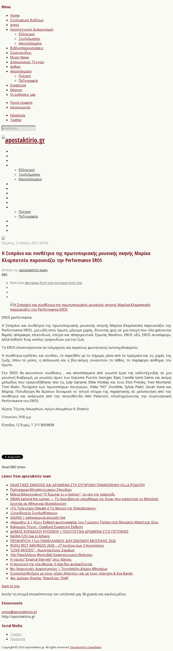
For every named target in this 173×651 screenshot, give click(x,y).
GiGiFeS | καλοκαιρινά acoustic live (37, 517)
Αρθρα (15, 66)
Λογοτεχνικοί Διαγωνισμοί (32, 29)
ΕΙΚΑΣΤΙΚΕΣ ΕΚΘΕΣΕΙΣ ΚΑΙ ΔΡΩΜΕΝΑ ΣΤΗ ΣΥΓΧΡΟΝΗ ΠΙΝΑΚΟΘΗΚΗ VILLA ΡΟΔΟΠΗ (77, 485)
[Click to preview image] (86, 309)
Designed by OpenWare (85, 647)
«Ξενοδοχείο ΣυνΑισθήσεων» (34, 513)
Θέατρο (16, 90)
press (14, 24)
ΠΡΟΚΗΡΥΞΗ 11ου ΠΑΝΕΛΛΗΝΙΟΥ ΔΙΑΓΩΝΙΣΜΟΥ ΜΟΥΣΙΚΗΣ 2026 (63, 540)
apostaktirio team (33, 270)
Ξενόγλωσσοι (29, 38)
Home (15, 15)
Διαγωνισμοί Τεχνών (27, 62)
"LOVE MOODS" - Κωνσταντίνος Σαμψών (42, 550)
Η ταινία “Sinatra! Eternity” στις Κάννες (41, 559)
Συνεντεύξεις (21, 52)
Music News (19, 57)
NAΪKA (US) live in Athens (30, 536)
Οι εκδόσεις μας (23, 94)
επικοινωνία (20, 107)
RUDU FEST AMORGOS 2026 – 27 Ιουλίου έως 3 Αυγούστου (57, 545)
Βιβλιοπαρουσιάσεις (27, 48)
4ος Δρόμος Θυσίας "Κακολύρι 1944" (39, 578)
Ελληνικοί (27, 34)
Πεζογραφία (28, 80)
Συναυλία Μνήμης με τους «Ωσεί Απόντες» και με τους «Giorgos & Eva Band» (71, 573)
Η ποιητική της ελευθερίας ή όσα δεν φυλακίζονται (51, 564)
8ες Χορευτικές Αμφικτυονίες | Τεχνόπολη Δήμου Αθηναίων (59, 568)
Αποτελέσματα (30, 43)
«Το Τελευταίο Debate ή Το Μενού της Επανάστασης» (53, 508)
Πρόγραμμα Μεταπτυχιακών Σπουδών (41, 489)
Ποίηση (25, 76)
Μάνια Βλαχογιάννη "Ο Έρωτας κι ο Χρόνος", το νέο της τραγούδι (62, 494)
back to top (11, 586)
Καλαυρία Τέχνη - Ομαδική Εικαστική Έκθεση (46, 527)
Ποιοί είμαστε (21, 102)
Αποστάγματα (20, 71)
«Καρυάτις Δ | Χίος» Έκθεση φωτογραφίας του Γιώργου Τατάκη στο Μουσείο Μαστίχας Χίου (84, 522)
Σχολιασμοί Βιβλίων (27, 20)
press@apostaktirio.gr (19, 612)
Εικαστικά (18, 85)
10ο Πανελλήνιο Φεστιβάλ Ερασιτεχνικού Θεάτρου (51, 554)
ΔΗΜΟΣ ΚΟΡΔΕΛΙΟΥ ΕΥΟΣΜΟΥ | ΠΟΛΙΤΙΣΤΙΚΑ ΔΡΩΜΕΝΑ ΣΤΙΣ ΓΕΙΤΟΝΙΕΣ (69, 531)
